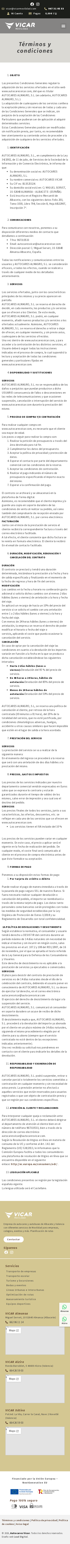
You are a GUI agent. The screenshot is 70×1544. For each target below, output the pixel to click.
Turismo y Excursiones (20, 1280)
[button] (63, 26)
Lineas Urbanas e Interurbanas (25, 1290)
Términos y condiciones (16, 1520)
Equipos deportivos (18, 1304)
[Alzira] (64, 1319)
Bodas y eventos (16, 1285)
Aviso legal (22, 1524)
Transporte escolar (18, 1276)
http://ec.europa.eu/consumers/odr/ (34, 1164)
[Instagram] (37, 4)
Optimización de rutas (20, 1294)
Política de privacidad (44, 1520)
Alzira (64, 1323)
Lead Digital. (21, 1536)
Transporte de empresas (21, 1271)
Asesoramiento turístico (21, 1299)
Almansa (64, 1311)
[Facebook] (32, 4)
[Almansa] (64, 1307)
